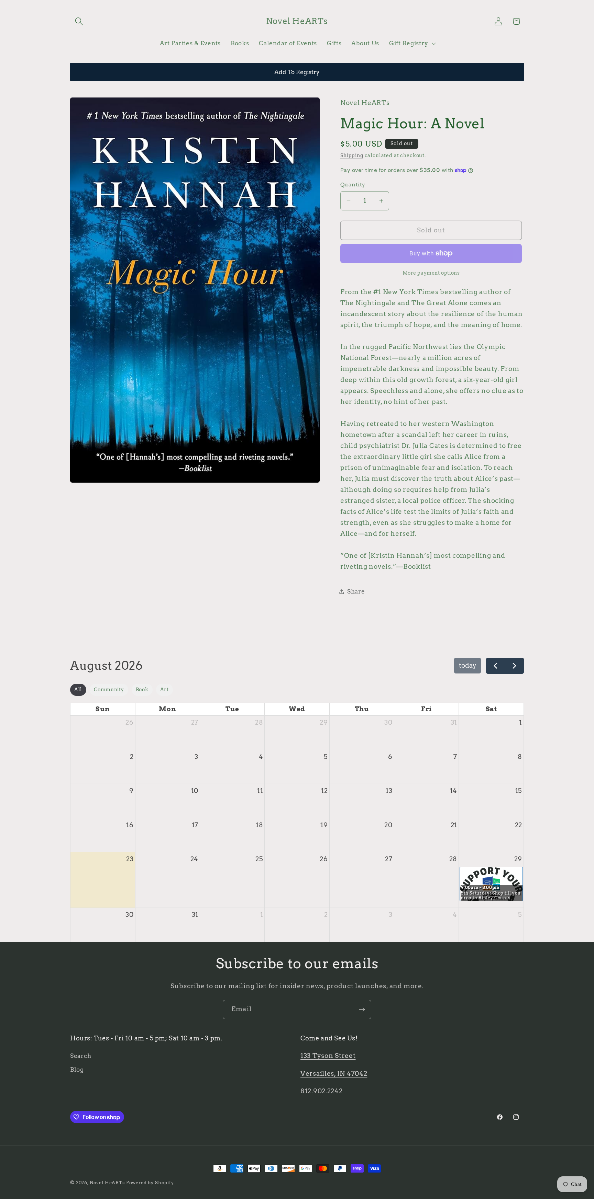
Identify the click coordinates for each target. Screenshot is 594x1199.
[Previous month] (495, 666)
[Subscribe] (362, 1009)
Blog (77, 1069)
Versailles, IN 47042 (333, 1073)
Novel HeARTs (107, 1182)
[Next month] (514, 666)
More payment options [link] (431, 273)
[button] (79, 21)
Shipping (351, 155)
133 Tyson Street (328, 1056)
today (467, 665)
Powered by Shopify (150, 1182)
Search (80, 1055)
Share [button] (356, 591)
